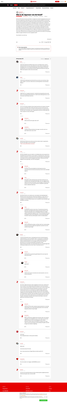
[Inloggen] (63, 1)
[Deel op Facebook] (42, 42)
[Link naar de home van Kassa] (8, 5)
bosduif (21, 234)
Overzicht (14, 7)
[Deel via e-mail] (50, 42)
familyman (22, 90)
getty (21, 61)
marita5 (21, 138)
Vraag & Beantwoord (30, 7)
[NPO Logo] (65, 1)
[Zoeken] (60, 1)
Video (19, 7)
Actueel (22, 7)
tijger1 (21, 77)
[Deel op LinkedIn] (46, 42)
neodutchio (26, 127)
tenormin (21, 192)
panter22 (21, 331)
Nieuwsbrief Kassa (45, 7)
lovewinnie (22, 281)
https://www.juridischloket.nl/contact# (27, 143)
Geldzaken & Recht (25, 16)
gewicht (21, 369)
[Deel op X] (44, 42)
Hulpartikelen (38, 7)
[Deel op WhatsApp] (48, 42)
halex (21, 151)
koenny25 (22, 103)
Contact (51, 7)
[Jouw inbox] (62, 1)
